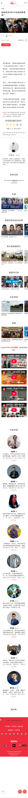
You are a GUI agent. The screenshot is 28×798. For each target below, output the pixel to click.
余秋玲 (13, 511)
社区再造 (14, 297)
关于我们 (7, 726)
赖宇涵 (12, 688)
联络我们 (10, 730)
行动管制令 (13, 134)
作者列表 (17, 730)
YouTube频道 (13, 347)
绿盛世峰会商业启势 (14, 220)
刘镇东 (10, 35)
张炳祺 (13, 452)
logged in (15, 180)
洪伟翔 (12, 628)
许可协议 (14, 726)
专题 (14, 194)
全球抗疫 (13, 132)
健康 (14, 323)
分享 (2, 8)
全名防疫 (6, 132)
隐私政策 (20, 726)
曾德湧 (13, 481)
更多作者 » (14, 709)
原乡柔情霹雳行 (14, 246)
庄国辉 (12, 541)
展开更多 (14, 460)
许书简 (12, 601)
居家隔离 (20, 132)
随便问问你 (14, 272)
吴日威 (13, 571)
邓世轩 (13, 658)
